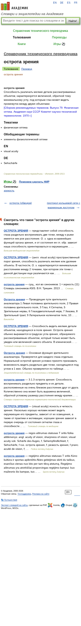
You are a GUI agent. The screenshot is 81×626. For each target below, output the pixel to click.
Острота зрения (14, 299)
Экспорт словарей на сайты (14, 505)
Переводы (59, 37)
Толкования (22, 37)
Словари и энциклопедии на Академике (32, 14)
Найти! (73, 20)
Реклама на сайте (40, 494)
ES (68, 3)
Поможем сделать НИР (34, 181)
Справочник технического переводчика (40, 30)
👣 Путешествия (9, 500)
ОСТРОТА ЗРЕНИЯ (16, 230)
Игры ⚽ (59, 44)
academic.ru (14, 6)
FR (75, 3)
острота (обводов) (20, 202)
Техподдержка (24, 494)
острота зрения (14, 284)
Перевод (26, 68)
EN (55, 3)
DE (61, 3)
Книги (22, 44)
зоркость (9, 190)
